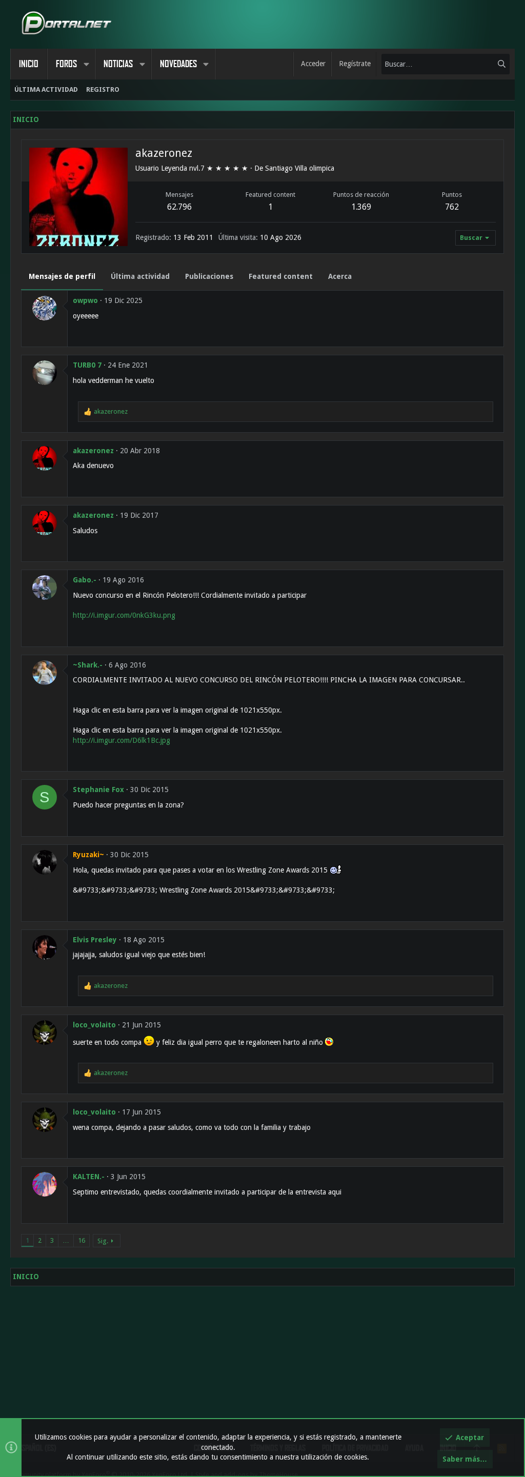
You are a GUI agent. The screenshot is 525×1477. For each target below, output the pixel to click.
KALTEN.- (89, 1176)
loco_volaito (94, 1025)
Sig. (102, 1241)
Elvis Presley (95, 940)
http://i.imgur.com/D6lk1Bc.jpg (121, 740)
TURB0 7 (87, 365)
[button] (86, 64)
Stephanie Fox (98, 789)
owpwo (85, 300)
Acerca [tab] (340, 276)
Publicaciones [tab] (209, 276)
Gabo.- (84, 580)
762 (452, 207)
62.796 (179, 207)
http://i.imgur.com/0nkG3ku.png (124, 615)
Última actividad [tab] (140, 276)
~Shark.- (88, 665)
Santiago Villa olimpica (299, 168)
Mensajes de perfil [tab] (62, 276)
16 (81, 1240)
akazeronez (93, 451)
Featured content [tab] (281, 276)
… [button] (66, 1240)
